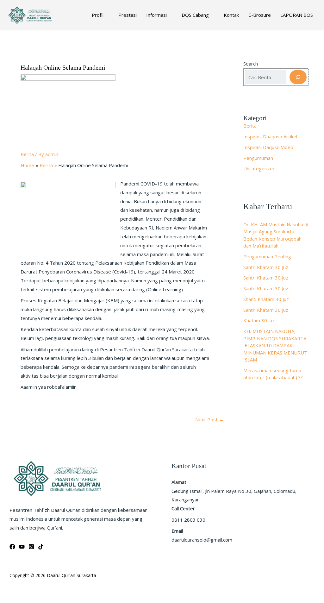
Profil (97, 15)
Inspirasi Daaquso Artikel (270, 136)
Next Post (209, 419)
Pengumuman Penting (267, 256)
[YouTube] (22, 547)
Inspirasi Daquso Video (268, 147)
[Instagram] (31, 547)
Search (250, 63)
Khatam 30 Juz (259, 320)
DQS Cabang (195, 15)
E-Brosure (259, 15)
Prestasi (127, 15)
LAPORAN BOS (296, 15)
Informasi (156, 15)
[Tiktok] (41, 547)
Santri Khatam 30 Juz (265, 267)
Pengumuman (258, 158)
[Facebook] (12, 547)
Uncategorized (259, 168)
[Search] (298, 77)
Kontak (231, 15)
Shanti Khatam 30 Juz (266, 299)
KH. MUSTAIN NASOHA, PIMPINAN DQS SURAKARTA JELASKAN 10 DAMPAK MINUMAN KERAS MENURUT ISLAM (275, 345)
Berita (27, 154)
